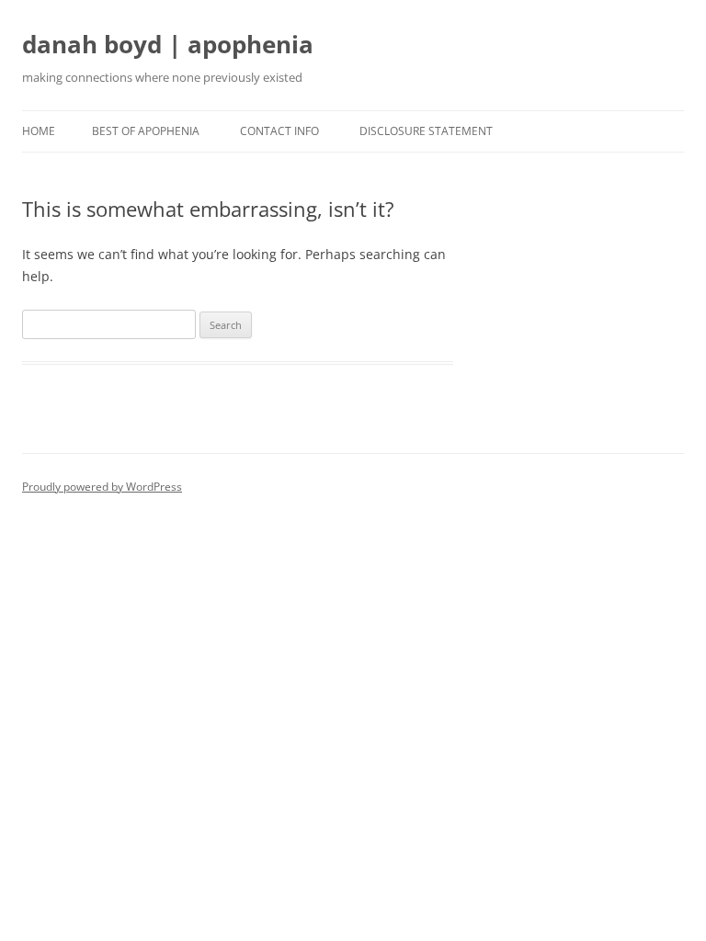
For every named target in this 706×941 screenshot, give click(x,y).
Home (38, 131)
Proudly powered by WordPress (102, 486)
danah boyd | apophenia (167, 44)
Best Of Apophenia (145, 131)
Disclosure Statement (426, 131)
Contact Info (279, 131)
